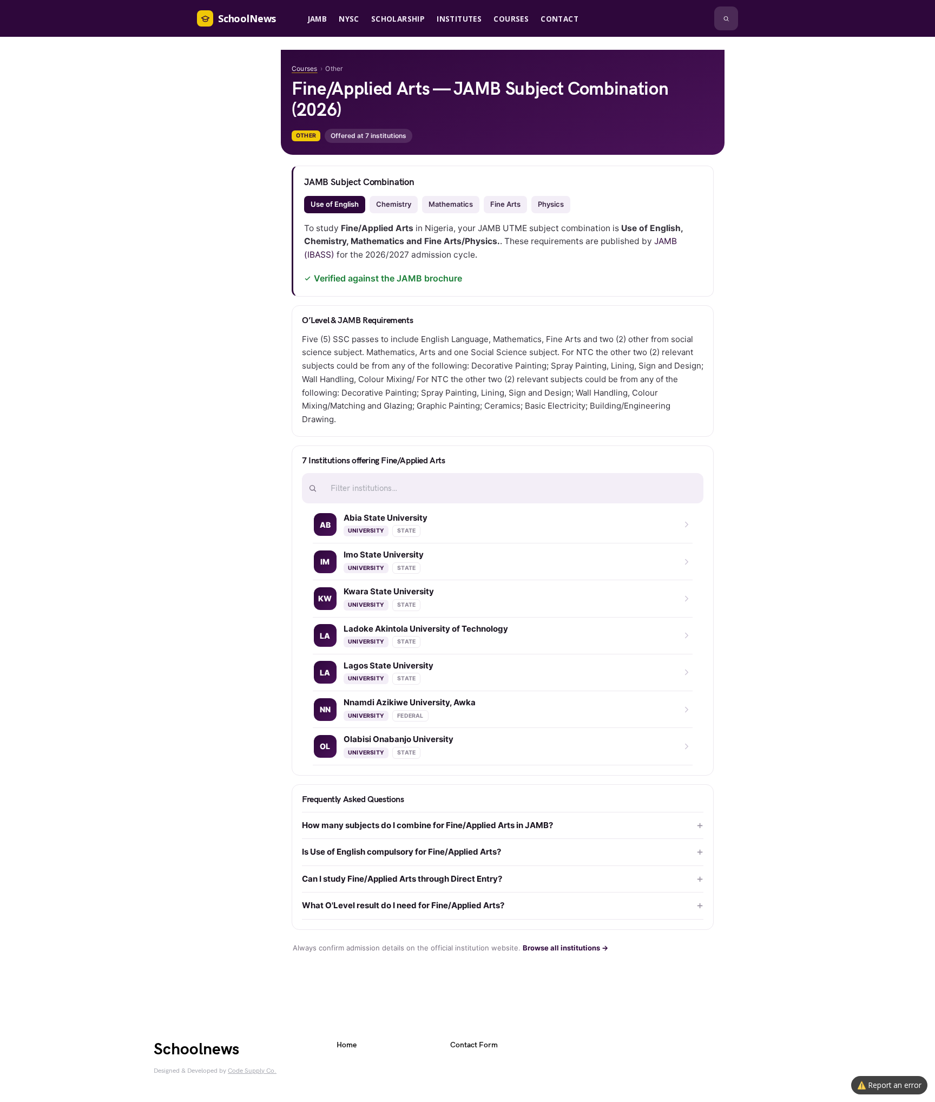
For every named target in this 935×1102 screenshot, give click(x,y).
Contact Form (474, 1044)
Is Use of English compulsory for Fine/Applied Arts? (401, 852)
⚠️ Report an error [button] (889, 1085)
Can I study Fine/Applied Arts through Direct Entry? (402, 879)
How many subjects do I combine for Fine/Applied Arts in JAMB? (427, 825)
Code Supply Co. (252, 1071)
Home (347, 1044)
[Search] (726, 18)
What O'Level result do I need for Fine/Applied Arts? (403, 905)
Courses (305, 68)
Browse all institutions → (565, 947)
